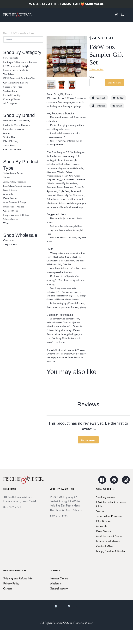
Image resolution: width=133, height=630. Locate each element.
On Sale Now (10, 91)
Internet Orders (59, 578)
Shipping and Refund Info (18, 578)
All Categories (10, 103)
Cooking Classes (11, 99)
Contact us (8, 240)
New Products (10, 58)
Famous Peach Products (15, 70)
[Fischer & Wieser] (23, 480)
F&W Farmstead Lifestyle (16, 66)
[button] (128, 15)
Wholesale (55, 583)
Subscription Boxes (13, 173)
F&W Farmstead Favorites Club (19, 78)
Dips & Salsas (10, 190)
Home (5, 33)
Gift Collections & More (15, 83)
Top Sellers (8, 74)
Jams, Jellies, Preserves (14, 182)
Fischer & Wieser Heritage (16, 125)
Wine (5, 223)
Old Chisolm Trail (12, 150)
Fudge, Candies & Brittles (16, 215)
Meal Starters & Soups (14, 202)
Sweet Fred (9, 145)
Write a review (88, 440)
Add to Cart (114, 83)
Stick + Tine (9, 137)
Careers (7, 588)
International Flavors (13, 207)
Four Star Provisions (13, 129)
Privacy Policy (11, 583)
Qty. (91, 77)
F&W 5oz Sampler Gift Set (22, 33)
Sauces (6, 177)
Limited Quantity (11, 95)
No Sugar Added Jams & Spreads (20, 62)
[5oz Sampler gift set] (51, 84)
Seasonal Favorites (12, 87)
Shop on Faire (10, 245)
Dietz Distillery (10, 141)
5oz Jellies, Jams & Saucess (17, 186)
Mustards (8, 194)
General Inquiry (59, 588)
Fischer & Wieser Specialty (16, 121)
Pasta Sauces (10, 198)
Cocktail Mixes (10, 211)
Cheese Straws (10, 219)
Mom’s (6, 133)
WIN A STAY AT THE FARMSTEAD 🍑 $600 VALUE (66, 4)
